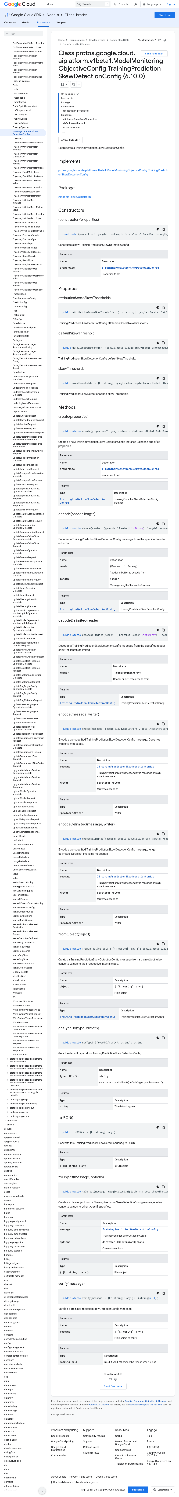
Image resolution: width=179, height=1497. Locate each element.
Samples (61, 22)
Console (123, 4)
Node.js (53, 15)
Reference (43, 22)
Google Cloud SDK (26, 15)
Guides (26, 22)
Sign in (171, 4)
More (50, 4)
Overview (10, 22)
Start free (165, 15)
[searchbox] (23, 33)
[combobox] (93, 4)
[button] (23, 1060)
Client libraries (76, 15)
